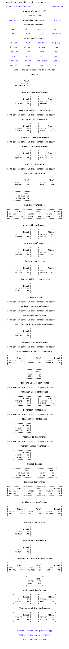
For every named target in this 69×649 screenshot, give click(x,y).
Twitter (23, 635)
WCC (56, 65)
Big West (28, 47)
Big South (14, 47)
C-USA (42, 47)
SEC (14, 34)
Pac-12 (56, 29)
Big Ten (42, 29)
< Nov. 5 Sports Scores (18, 7)
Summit (56, 61)
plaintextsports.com (27, 631)
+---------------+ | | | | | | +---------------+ (21, 83)
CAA (56, 47)
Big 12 (28, 29)
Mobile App (46, 631)
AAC (42, 34)
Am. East (13, 43)
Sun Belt (13, 65)
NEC (42, 56)
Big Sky (56, 43)
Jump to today (34, 16)
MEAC (14, 56)
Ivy (28, 52)
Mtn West (56, 34)
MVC (28, 56)
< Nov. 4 (10, 20)
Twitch (46, 635)
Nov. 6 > (58, 20)
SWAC (28, 65)
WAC (42, 65)
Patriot (14, 61)
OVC (56, 56)
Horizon (14, 52)
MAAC (42, 52)
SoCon (28, 61)
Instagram (35, 635)
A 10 (28, 34)
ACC (14, 29)
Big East (42, 43)
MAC (56, 52)
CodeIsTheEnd (39, 640)
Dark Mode (57, 7)
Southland (42, 61)
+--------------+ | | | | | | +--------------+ (22, 101)
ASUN (28, 43)
